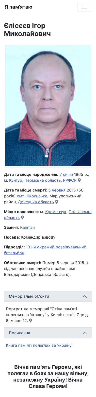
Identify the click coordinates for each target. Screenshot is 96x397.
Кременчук (55, 211)
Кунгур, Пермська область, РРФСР (43, 180)
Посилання (19, 332)
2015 (71, 190)
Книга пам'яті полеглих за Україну (39, 345)
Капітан (27, 227)
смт (21, 195)
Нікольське (36, 195)
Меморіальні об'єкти (29, 296)
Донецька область (36, 201)
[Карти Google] (79, 180)
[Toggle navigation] (84, 7)
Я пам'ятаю (18, 7)
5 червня (56, 190)
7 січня (66, 174)
